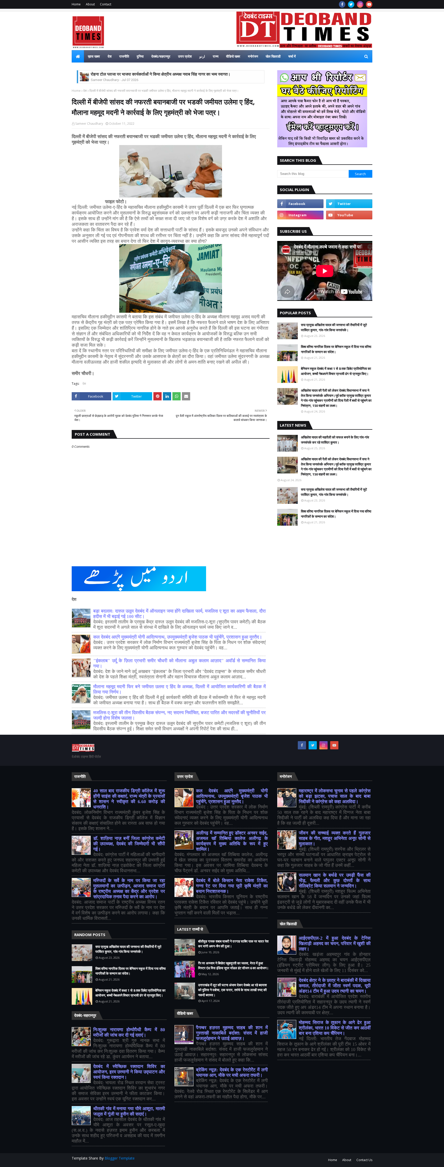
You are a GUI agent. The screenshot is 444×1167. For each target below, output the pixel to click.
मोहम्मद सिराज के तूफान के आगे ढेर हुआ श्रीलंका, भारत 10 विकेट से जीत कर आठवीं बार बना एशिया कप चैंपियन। (335, 1028)
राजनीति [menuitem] (124, 56)
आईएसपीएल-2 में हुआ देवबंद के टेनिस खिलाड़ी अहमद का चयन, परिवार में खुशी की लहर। (335, 943)
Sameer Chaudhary (89, 123)
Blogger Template (120, 1158)
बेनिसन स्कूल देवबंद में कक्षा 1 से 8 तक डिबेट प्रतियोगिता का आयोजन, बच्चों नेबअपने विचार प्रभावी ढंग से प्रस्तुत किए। (336, 371)
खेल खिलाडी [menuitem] (273, 56)
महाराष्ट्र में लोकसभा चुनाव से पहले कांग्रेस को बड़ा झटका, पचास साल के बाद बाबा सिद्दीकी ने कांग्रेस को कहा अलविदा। (335, 796)
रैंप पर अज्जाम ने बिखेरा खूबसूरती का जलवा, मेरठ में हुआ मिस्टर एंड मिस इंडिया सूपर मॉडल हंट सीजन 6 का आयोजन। (233, 966)
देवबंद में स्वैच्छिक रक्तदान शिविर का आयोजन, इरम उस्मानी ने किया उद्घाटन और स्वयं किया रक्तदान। (129, 1072)
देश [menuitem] (110, 56)
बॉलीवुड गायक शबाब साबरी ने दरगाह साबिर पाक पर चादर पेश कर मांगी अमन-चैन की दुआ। (233, 944)
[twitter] (351, 4)
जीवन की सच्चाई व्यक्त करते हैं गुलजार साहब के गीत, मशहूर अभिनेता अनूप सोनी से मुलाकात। (335, 838)
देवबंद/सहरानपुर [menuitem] (160, 56)
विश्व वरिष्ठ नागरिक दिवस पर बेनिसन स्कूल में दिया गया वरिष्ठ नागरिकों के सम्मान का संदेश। (336, 349)
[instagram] (360, 4)
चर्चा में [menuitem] (292, 56)
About (90, 4)
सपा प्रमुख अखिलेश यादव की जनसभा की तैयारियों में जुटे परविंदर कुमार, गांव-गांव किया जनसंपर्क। (334, 327)
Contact (105, 4)
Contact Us (364, 1160)
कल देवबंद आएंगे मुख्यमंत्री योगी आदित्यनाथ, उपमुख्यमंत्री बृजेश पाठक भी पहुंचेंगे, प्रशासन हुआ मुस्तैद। (177, 637)
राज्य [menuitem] (215, 56)
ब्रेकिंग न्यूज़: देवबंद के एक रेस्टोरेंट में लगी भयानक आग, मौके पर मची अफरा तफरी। (232, 1072)
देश (85, 90)
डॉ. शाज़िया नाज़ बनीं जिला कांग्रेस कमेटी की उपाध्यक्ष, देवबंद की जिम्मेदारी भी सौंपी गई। (129, 844)
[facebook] (342, 4)
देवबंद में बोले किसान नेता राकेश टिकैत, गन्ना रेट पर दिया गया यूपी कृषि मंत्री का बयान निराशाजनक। (232, 886)
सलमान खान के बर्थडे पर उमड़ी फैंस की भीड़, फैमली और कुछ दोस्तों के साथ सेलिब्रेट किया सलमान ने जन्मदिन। (335, 880)
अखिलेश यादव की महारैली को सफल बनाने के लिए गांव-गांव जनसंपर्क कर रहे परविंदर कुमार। (335, 440)
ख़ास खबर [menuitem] (94, 56)
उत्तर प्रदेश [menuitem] (185, 56)
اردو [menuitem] (202, 56)
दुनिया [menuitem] (140, 56)
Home (76, 4)
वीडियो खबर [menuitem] (233, 56)
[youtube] (369, 4)
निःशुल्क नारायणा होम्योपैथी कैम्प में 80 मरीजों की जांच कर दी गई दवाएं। (129, 1032)
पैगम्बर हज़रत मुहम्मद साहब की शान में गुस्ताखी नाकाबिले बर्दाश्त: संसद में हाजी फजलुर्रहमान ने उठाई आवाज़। (232, 1033)
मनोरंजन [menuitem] (253, 56)
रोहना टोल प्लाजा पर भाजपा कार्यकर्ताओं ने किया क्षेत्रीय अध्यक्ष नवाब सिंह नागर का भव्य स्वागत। (160, 74)
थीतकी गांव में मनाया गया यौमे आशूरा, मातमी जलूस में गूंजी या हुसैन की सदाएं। (129, 1111)
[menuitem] (78, 56)
